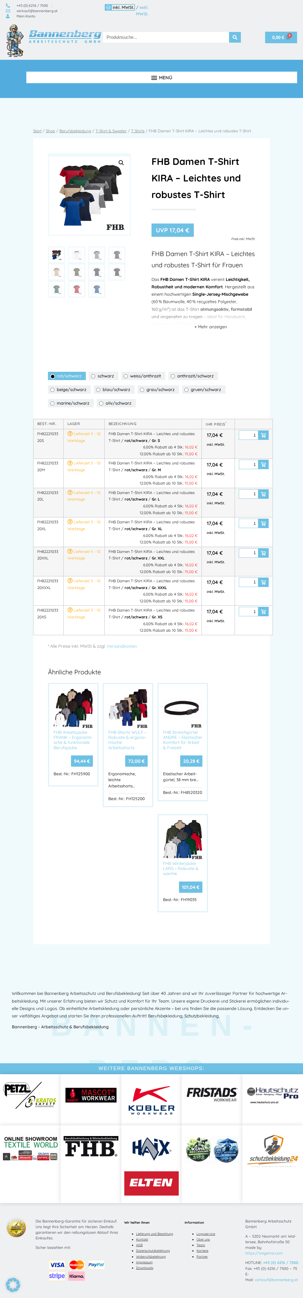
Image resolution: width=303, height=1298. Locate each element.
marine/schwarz (73, 403)
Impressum (144, 1262)
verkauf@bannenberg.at (276, 1279)
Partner (202, 1256)
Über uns (203, 1239)
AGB (139, 1245)
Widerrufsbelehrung (151, 1256)
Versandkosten (122, 646)
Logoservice (205, 1234)
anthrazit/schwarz (195, 376)
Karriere (202, 1251)
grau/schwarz (160, 389)
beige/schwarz (71, 389)
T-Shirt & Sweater (111, 130)
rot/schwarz (69, 376)
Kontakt (142, 1239)
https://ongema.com (264, 1253)
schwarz (106, 376)
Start (37, 130)
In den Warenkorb (263, 435)
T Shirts (137, 130)
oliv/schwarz (118, 403)
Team (200, 1245)
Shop (50, 130)
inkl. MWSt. (123, 7)
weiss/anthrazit (145, 376)
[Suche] (235, 37)
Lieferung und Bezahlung (154, 1234)
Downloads (144, 1268)
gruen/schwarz (206, 389)
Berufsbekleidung (75, 130)
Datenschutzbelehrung (153, 1251)
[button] (161, 77)
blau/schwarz (116, 389)
